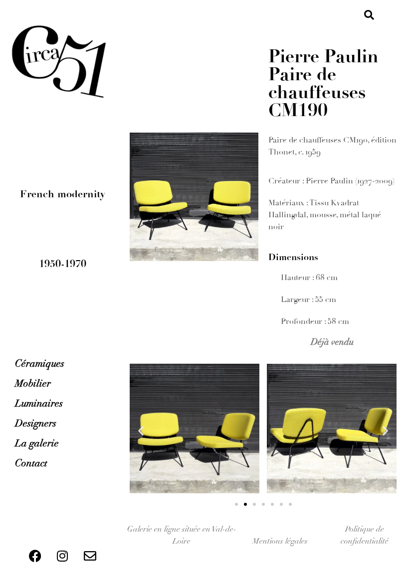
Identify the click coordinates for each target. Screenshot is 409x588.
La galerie (37, 443)
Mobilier (33, 383)
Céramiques (39, 363)
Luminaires (39, 403)
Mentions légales (280, 541)
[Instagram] (62, 555)
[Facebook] (34, 555)
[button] (369, 15)
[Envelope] (89, 555)
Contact (31, 463)
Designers (35, 423)
